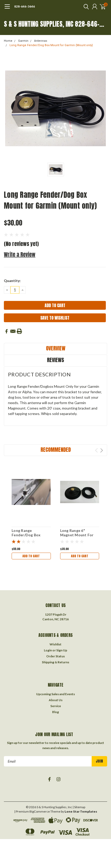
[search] (85, 6)
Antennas (40, 41)
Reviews (55, 360)
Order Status (55, 656)
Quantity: (12, 280)
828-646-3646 (24, 6)
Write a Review (19, 254)
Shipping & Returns (55, 662)
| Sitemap (79, 807)
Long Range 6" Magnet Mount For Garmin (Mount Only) (79, 535)
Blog (55, 712)
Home (8, 41)
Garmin (23, 41)
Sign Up (61, 650)
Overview (55, 348)
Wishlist (55, 644)
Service (55, 706)
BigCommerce (39, 811)
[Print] (19, 331)
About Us (55, 700)
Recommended (56, 450)
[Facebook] (6, 331)
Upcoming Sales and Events (55, 694)
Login (48, 650)
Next (101, 450)
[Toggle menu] (7, 9)
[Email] (12, 331)
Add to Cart (31, 556)
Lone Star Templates (81, 811)
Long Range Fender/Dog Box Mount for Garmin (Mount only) (51, 45)
